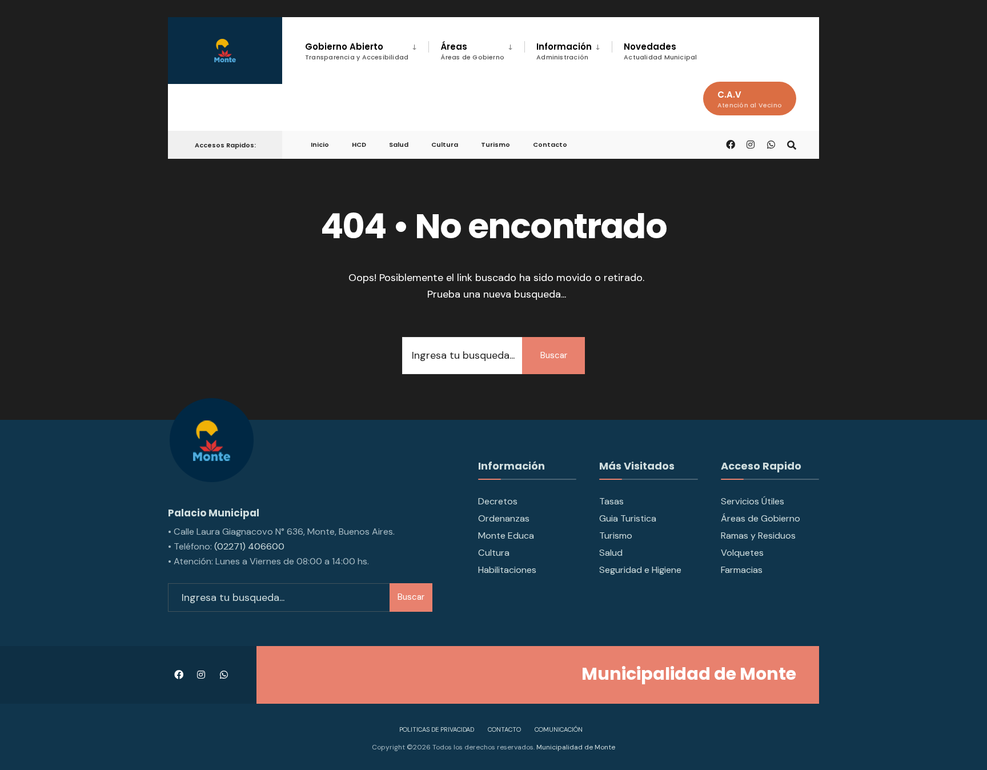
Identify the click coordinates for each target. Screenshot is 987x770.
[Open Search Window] (791, 144)
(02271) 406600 (249, 546)
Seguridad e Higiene (640, 570)
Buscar (553, 355)
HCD (359, 144)
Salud (398, 144)
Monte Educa (506, 536)
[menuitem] (366, 49)
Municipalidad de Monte (575, 747)
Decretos (497, 501)
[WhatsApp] (771, 144)
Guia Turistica (627, 518)
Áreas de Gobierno (760, 518)
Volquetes (742, 553)
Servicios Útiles (752, 501)
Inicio (320, 144)
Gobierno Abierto (356, 51)
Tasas (611, 501)
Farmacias (742, 570)
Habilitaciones (507, 570)
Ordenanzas (503, 518)
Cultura (444, 144)
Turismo (495, 144)
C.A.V (749, 99)
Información (564, 51)
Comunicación (559, 729)
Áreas (472, 51)
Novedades (660, 51)
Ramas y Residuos (758, 536)
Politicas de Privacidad (436, 729)
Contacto (550, 144)
